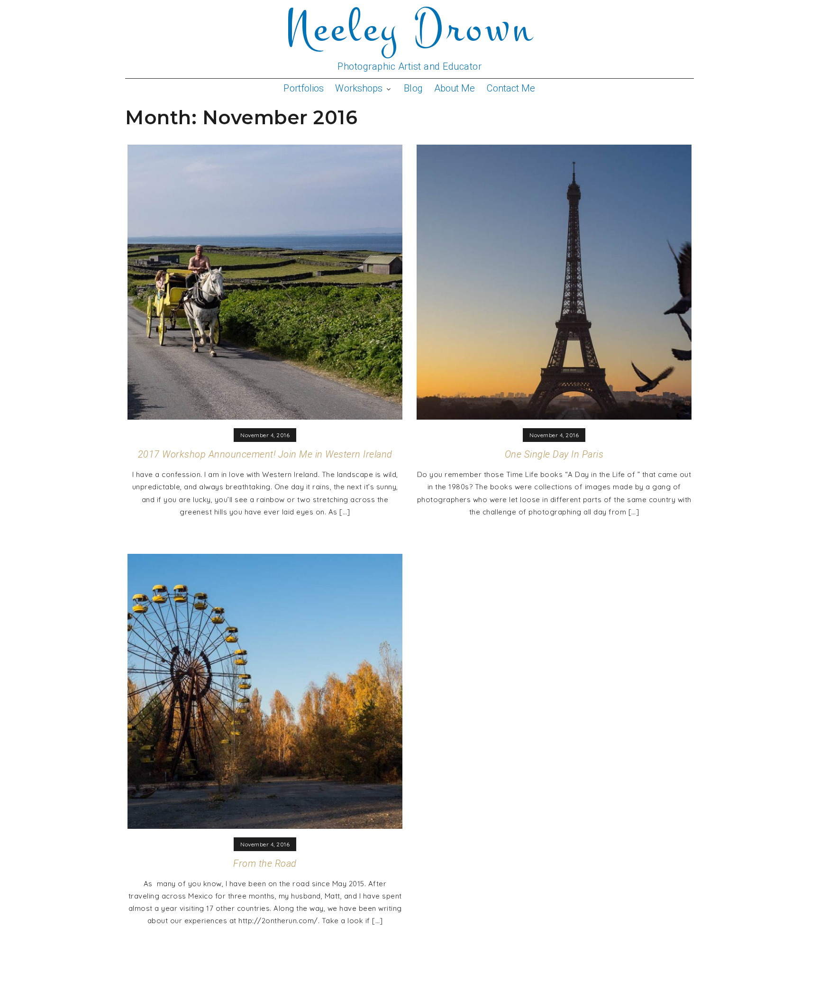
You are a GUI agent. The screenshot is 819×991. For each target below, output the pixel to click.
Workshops (358, 88)
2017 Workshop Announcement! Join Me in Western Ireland (265, 454)
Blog (413, 88)
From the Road (265, 863)
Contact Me (511, 88)
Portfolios (303, 88)
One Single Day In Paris (554, 454)
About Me (454, 88)
